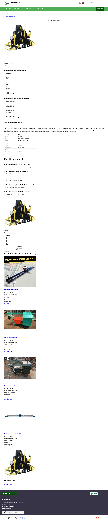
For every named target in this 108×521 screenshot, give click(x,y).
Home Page (8, 8)
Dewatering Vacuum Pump (10, 385)
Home (7, 13)
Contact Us (40, 8)
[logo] (7, 5)
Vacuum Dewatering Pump (10, 337)
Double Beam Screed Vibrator (11, 289)
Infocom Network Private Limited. (23, 518)
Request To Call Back (8, 484)
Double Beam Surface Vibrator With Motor (14, 434)
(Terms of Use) (21, 517)
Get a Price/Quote (8, 303)
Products (8, 15)
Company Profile (18, 8)
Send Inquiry (100, 8)
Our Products (30, 8)
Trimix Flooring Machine (10, 16)
